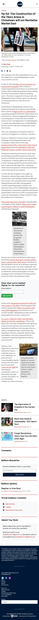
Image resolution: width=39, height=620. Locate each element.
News (3, 580)
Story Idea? (4, 596)
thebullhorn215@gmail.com (12, 534)
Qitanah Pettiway (21, 427)
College (8, 507)
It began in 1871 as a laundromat (23, 111)
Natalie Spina (20, 441)
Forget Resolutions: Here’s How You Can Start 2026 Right (25, 436)
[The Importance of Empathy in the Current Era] (7, 407)
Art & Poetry (4, 585)
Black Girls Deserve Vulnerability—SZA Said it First (25, 421)
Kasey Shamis (12, 60)
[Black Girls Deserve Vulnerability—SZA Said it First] (7, 422)
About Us (4, 588)
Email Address (6, 288)
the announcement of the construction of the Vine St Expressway (19, 145)
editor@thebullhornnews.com (10, 573)
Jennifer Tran (7, 491)
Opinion (3, 581)
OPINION (3, 10)
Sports (3, 583)
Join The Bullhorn (6, 594)
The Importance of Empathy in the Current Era (24, 407)
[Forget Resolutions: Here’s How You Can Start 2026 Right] (7, 436)
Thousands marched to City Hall (13, 202)
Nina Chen (6, 64)
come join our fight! (8, 367)
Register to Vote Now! (11, 488)
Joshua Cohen (18, 491)
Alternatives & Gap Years (14, 510)
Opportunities (10, 504)
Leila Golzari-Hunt (21, 412)
